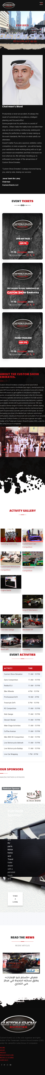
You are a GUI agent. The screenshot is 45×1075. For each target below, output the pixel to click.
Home (2, 1047)
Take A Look (15, 899)
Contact (4, 1060)
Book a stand (7, 1057)
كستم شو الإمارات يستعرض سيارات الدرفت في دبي (22, 979)
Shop (2, 1050)
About (3, 1052)
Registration (7, 1055)
